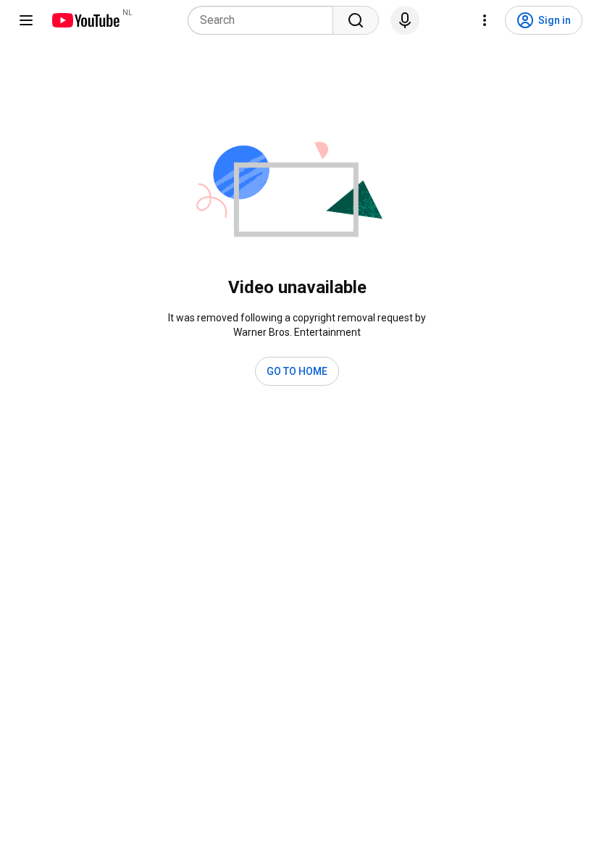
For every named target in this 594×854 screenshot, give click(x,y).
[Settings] (484, 20)
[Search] (355, 20)
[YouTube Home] (85, 20)
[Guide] (26, 20)
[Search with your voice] (404, 20)
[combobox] (265, 20)
